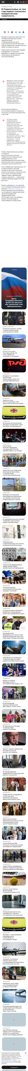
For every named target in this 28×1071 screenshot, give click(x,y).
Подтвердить (14, 1067)
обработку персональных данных (9, 1060)
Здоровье (4, 19)
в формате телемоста (14, 189)
